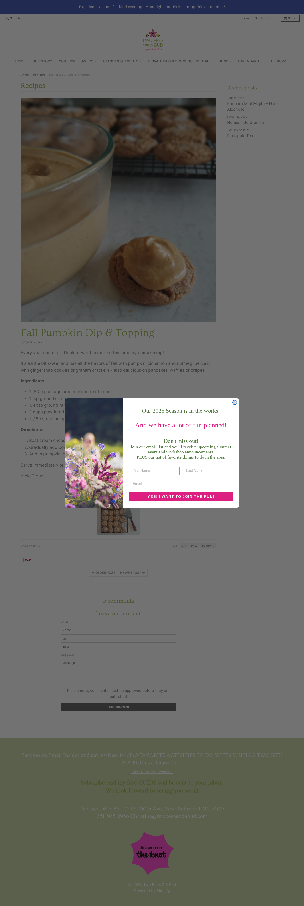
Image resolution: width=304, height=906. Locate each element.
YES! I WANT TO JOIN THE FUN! (181, 496)
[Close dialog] (235, 402)
